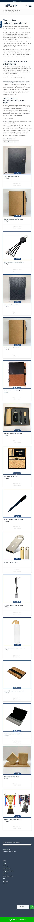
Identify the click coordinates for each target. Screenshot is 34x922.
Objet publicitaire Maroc (8, 871)
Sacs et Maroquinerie (8, 876)
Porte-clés (5, 873)
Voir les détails (17, 185)
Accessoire (5, 866)
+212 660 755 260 (6, 849)
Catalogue (5, 883)
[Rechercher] (25, 5)
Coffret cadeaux (6, 868)
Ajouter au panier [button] (17, 183)
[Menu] (29, 5)
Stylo (4, 878)
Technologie (5, 881)
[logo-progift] (14, 5)
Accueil (4, 863)
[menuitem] (25, 5)
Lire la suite (17, 569)
